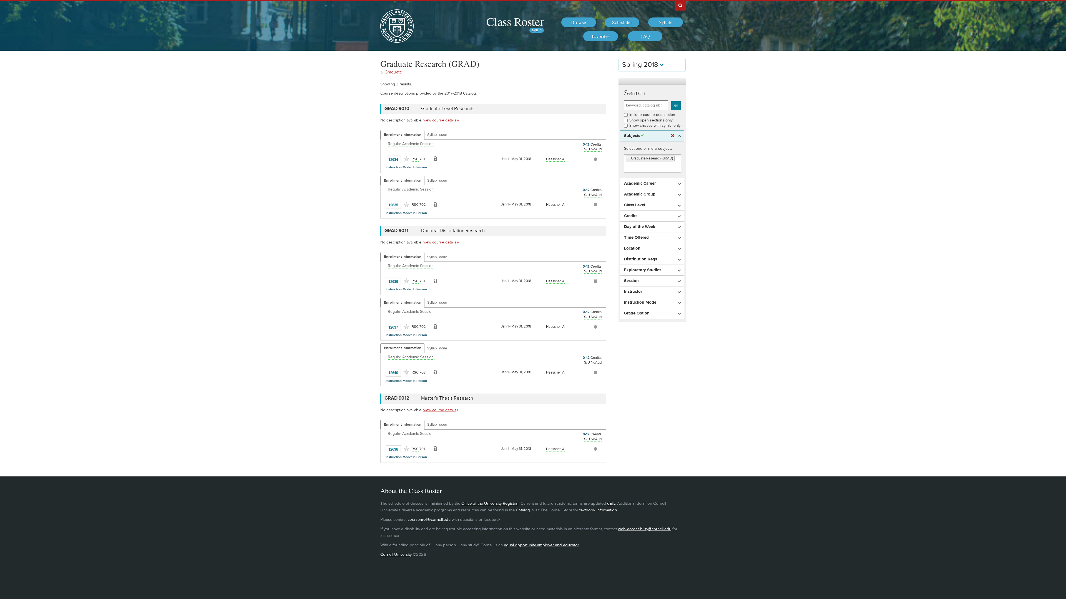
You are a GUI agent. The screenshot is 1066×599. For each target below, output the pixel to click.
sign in (537, 30)
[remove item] (628, 159)
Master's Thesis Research (447, 398)
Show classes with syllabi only (655, 125)
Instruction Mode (640, 302)
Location (632, 248)
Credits (630, 216)
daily (611, 503)
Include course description (652, 114)
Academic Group (639, 194)
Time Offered (636, 237)
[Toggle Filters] (652, 81)
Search (634, 93)
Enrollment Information (402, 135)
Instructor (633, 291)
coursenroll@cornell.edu (429, 519)
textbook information (598, 510)
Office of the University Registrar (490, 503)
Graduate (393, 72)
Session (631, 280)
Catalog (523, 510)
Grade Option (637, 313)
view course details (439, 120)
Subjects (632, 135)
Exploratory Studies (642, 270)
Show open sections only (651, 120)
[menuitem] (578, 22)
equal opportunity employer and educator (541, 545)
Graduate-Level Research (447, 108)
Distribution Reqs (640, 259)
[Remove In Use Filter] (673, 136)
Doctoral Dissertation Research (453, 230)
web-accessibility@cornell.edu (644, 529)
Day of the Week (639, 226)
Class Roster (515, 21)
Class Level (634, 205)
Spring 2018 (641, 64)
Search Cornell (680, 5)
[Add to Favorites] (406, 159)
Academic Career (640, 183)
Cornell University (396, 554)
